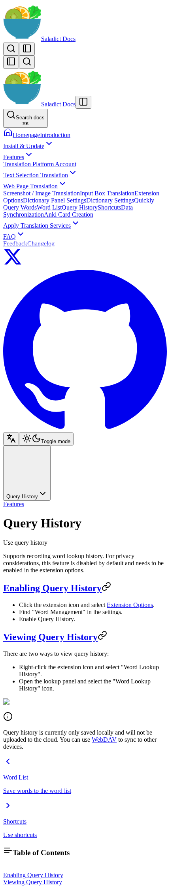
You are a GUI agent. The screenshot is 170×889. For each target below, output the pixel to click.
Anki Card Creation (68, 214)
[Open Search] (11, 49)
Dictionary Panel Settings (54, 200)
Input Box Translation (107, 193)
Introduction (55, 135)
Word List (49, 207)
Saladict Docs (58, 38)
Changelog (41, 243)
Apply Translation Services (37, 225)
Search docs (30, 120)
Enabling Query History (52, 588)
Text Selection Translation (35, 175)
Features (13, 157)
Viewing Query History (50, 637)
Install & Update (23, 146)
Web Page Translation (30, 186)
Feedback (15, 243)
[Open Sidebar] (27, 49)
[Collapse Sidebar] (11, 62)
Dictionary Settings (110, 200)
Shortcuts (109, 207)
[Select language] (11, 438)
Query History (80, 207)
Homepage (26, 135)
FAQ (9, 236)
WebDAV (104, 739)
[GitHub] (85, 428)
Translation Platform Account (39, 164)
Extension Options (130, 604)
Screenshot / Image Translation (41, 193)
